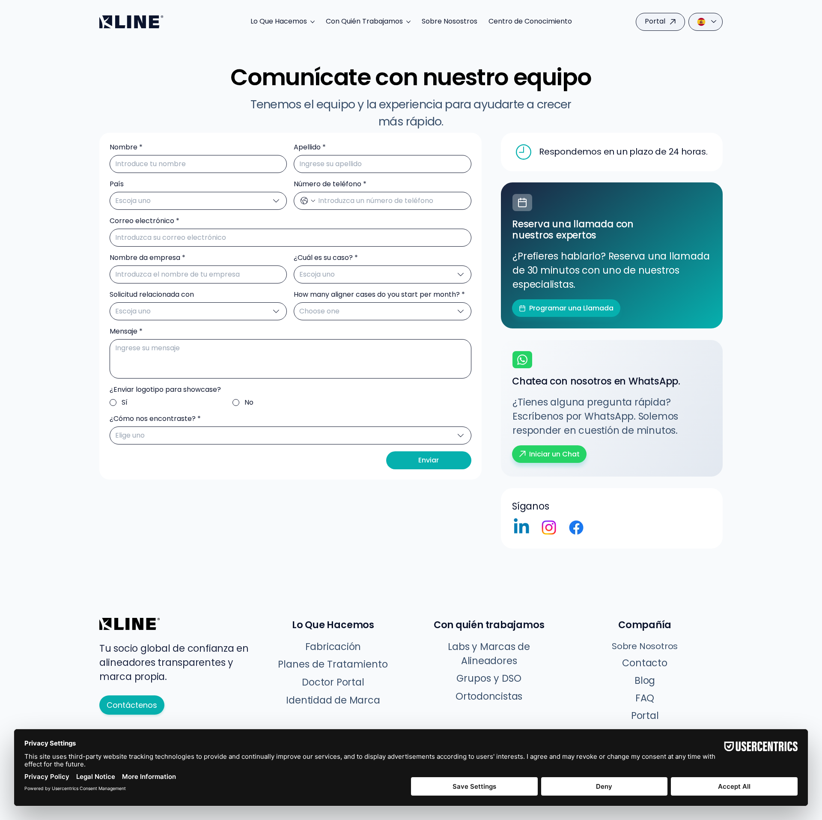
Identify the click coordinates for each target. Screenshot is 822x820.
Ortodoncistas (489, 696)
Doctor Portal (333, 682)
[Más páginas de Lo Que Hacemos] (312, 22)
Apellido (310, 147)
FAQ (644, 698)
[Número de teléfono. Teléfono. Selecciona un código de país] (307, 201)
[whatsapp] (522, 359)
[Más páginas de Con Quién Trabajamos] (408, 22)
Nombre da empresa (147, 257)
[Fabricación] (522, 202)
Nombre (126, 147)
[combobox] (198, 201)
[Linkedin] (521, 527)
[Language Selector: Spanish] (705, 22)
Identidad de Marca (333, 700)
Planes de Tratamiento (333, 664)
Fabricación (333, 646)
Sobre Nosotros (645, 646)
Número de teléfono (330, 184)
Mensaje (126, 331)
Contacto (644, 663)
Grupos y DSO (488, 678)
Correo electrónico (144, 221)
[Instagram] (548, 527)
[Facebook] (576, 527)
